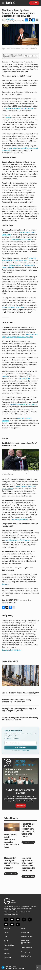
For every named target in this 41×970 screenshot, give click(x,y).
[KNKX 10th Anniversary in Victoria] (20, 772)
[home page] (10, 3)
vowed (8, 117)
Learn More (21, 805)
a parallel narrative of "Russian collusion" (19, 108)
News (17, 738)
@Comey (5, 584)
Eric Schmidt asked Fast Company (17, 540)
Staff (5, 937)
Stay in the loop (20, 747)
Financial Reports (26, 937)
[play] (3, 968)
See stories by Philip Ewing (11, 650)
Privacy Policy (25, 750)
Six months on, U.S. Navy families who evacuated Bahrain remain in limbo (11, 840)
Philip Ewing (10, 19)
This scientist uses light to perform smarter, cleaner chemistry (11, 863)
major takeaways (15, 265)
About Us (7, 928)
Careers (23, 928)
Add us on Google (30, 56)
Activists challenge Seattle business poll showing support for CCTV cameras (20, 719)
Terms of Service (26, 948)
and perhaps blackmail (20, 519)
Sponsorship (25, 932)
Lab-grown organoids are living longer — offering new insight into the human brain (28, 864)
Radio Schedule (9, 945)
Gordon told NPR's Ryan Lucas (13, 307)
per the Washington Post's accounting (23, 404)
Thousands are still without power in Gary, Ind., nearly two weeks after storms (28, 830)
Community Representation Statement (26, 942)
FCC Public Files (26, 956)
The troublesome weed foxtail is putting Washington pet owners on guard (16, 701)
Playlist (6, 949)
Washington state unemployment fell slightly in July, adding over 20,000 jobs (19, 710)
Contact (6, 932)
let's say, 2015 (24, 379)
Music (9, 738)
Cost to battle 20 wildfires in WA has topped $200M (20, 693)
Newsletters (8, 958)
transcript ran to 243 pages (22, 239)
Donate (34, 3)
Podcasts (7, 953)
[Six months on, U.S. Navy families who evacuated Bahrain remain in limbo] (12, 827)
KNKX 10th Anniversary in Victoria (20, 791)
